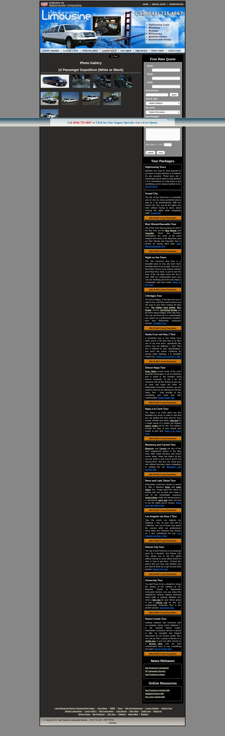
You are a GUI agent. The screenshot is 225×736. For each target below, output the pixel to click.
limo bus (157, 600)
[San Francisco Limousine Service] (61, 4)
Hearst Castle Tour (163, 649)
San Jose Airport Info (155, 697)
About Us (158, 711)
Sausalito (149, 233)
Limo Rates (102, 708)
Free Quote (150, 122)
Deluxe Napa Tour (166, 398)
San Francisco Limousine (157, 668)
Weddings (154, 27)
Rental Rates (159, 4)
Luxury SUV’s (90, 711)
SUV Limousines (106, 711)
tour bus (174, 420)
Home (145, 4)
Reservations (176, 4)
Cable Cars (174, 51)
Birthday (153, 30)
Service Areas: (84, 714)
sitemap (112, 723)
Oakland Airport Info (154, 694)
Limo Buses (141, 51)
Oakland (122, 714)
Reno (167, 487)
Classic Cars (70, 51)
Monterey (149, 448)
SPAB (112, 708)
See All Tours (151, 186)
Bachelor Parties (158, 36)
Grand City (156, 213)
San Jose (111, 714)
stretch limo (155, 644)
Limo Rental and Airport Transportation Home (75, 708)
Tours (120, 708)
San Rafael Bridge (168, 310)
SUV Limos (126, 51)
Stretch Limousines (73, 711)
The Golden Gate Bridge (163, 307)
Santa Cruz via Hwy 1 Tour (168, 356)
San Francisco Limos (155, 674)
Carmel (162, 448)
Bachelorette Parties (160, 39)
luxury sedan (151, 426)
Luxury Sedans (50, 51)
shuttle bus (150, 641)
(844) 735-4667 (154, 218)
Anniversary (155, 33)
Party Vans (157, 51)
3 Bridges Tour (160, 323)
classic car (161, 602)
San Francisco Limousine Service (72, 720)
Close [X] (170, 120)
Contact (163, 218)
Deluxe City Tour (160, 569)
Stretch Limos (90, 51)
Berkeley (144, 714)
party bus (163, 500)
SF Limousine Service (155, 671)
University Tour (167, 608)
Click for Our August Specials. (115, 122)
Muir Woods (171, 230)
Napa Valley (151, 371)
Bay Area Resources (134, 708)
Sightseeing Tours (159, 24)
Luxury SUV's (109, 51)
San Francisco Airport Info (157, 690)
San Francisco (98, 714)
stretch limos (151, 497)
